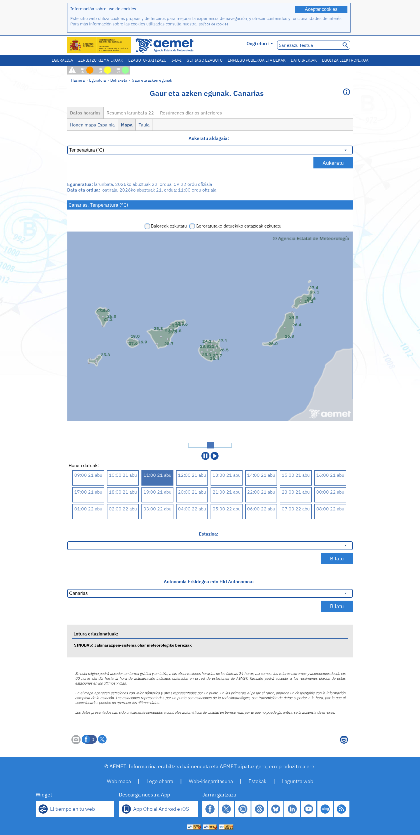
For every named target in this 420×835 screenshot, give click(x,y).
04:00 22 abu (192, 509)
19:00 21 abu (157, 492)
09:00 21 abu (88, 475)
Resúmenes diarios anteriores (191, 113)
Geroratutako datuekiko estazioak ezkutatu (238, 226)
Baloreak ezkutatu (169, 226)
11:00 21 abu (157, 475)
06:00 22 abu (261, 509)
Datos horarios (85, 113)
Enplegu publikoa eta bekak (257, 60)
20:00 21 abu (192, 492)
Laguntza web (297, 781)
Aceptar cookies (321, 9)
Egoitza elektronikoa (345, 60)
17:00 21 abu (88, 492)
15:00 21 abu (296, 475)
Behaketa (118, 80)
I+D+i (176, 60)
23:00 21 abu (296, 492)
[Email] (76, 742)
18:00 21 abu (123, 492)
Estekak (257, 781)
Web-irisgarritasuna (211, 781)
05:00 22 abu (227, 509)
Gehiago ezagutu (205, 60)
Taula (144, 125)
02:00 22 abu (123, 509)
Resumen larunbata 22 (130, 113)
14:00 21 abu (261, 475)
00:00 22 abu (330, 492)
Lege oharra (160, 781)
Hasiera (78, 80)
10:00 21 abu (123, 475)
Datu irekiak (304, 60)
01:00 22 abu (88, 509)
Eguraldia (62, 60)
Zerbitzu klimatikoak (100, 60)
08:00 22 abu (330, 509)
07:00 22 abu (296, 509)
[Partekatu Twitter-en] (102, 739)
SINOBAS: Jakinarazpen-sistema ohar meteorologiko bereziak (133, 645)
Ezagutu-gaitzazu (147, 60)
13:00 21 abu (227, 475)
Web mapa (119, 781)
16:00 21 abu (330, 475)
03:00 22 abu (157, 509)
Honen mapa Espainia (92, 125)
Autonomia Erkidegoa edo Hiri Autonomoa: (209, 581)
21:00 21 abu (227, 492)
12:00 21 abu (192, 475)
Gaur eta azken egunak (152, 80)
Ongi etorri (258, 43)
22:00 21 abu (261, 492)
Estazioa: (208, 534)
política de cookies (213, 24)
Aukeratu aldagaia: (209, 138)
